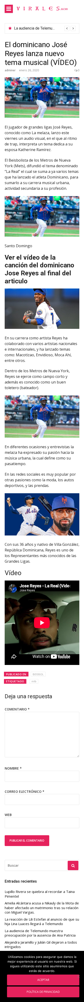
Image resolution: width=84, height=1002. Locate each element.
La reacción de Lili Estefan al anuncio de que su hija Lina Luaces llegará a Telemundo (42, 921)
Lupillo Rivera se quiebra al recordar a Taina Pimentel (40, 894)
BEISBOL (38, 674)
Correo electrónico (24, 791)
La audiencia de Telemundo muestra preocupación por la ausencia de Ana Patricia (40, 933)
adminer (10, 70)
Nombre (13, 768)
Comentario (17, 709)
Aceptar (43, 980)
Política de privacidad (43, 992)
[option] (45, 28)
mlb (34, 681)
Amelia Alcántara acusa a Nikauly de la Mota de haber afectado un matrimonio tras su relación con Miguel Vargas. (42, 908)
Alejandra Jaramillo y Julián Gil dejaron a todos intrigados (41, 944)
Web (8, 814)
